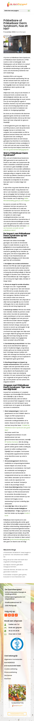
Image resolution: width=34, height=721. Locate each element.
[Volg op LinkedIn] (9, 615)
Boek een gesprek (15, 628)
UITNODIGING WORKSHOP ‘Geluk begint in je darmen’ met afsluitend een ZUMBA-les (17, 555)
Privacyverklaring (10, 672)
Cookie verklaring (10, 669)
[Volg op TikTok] (16, 615)
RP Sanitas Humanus (11, 442)
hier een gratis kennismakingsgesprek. (16, 150)
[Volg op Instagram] (12, 615)
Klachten (7, 679)
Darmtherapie (21, 32)
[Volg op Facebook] (6, 615)
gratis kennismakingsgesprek (19, 539)
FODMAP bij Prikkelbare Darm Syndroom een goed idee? (17, 427)
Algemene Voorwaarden (13, 659)
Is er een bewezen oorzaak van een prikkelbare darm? (16, 228)
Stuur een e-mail (15, 634)
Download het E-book (17, 714)
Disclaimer (8, 675)
